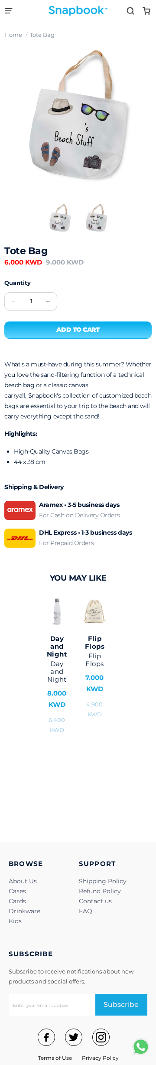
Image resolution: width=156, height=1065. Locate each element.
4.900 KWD (94, 676)
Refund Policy (100, 891)
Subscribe (121, 1004)
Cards (17, 901)
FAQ (85, 911)
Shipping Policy (103, 881)
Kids (15, 921)
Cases (17, 891)
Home (13, 34)
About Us (23, 881)
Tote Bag (42, 34)
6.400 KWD (57, 684)
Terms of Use (55, 1058)
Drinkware (24, 911)
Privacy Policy (100, 1058)
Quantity (17, 282)
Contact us (95, 901)
